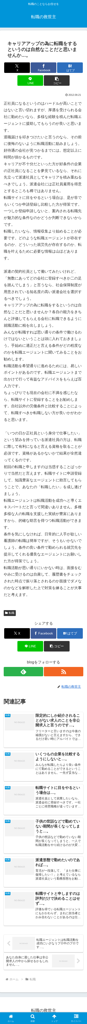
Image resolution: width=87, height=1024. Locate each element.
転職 (11, 613)
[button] (57, 80)
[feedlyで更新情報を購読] (23, 671)
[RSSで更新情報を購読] (63, 671)
